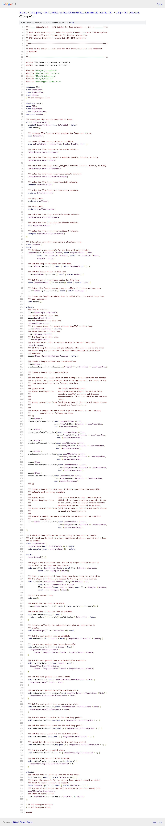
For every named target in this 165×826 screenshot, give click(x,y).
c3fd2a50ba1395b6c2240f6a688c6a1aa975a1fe (85, 12)
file (72, 22)
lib (125, 12)
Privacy (23, 822)
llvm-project (51, 12)
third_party (36, 12)
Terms (29, 822)
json (160, 822)
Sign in (159, 4)
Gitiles (15, 822)
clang (119, 12)
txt (154, 822)
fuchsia (23, 12)
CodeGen (134, 12)
